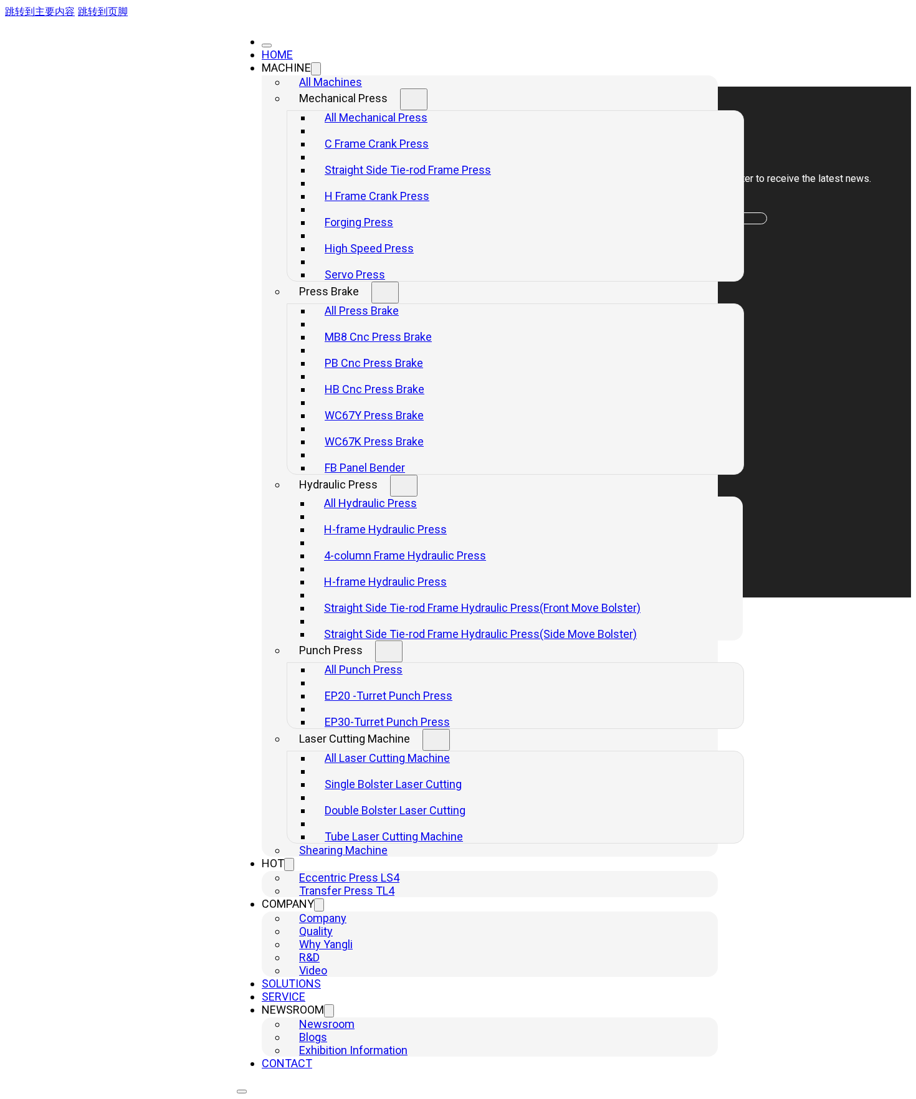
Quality (316, 931)
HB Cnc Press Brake (374, 389)
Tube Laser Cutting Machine (394, 836)
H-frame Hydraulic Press (385, 529)
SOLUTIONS (291, 983)
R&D (309, 957)
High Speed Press (369, 248)
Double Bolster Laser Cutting (395, 810)
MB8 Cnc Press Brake (378, 336)
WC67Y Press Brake (374, 415)
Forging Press (359, 222)
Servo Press (355, 274)
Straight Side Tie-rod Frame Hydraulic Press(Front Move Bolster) (482, 607)
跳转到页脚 (103, 11)
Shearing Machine (343, 850)
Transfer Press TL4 (346, 890)
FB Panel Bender (365, 467)
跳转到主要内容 (40, 11)
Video (313, 970)
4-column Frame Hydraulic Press (405, 555)
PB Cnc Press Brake (374, 362)
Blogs (313, 1037)
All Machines (330, 81)
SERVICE (283, 996)
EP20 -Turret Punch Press (388, 695)
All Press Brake (362, 310)
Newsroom (327, 1023)
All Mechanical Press (376, 117)
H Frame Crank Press (377, 195)
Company (322, 918)
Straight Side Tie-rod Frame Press (408, 169)
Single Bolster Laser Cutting (393, 784)
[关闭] (267, 45)
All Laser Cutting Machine (387, 757)
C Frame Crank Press (377, 143)
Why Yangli (326, 944)
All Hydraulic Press (370, 503)
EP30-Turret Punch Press (387, 721)
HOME (277, 54)
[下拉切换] (316, 68)
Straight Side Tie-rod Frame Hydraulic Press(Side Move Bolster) (480, 633)
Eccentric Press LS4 (349, 877)
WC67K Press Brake (374, 441)
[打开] (242, 1091)
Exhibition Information (353, 1050)
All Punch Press (364, 669)
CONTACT (287, 1063)
